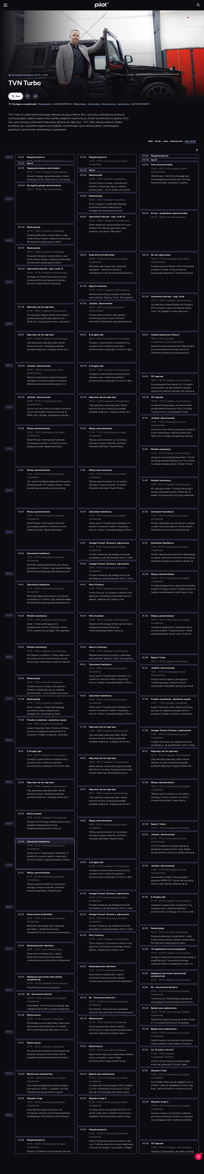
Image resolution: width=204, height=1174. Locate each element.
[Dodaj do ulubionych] (27, 96)
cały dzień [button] (190, 141)
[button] (197, 150)
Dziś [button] (150, 141)
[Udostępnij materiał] (35, 96)
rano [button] (165, 141)
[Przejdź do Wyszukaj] (198, 5)
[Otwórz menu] (5, 5)
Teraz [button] (158, 141)
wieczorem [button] (176, 141)
